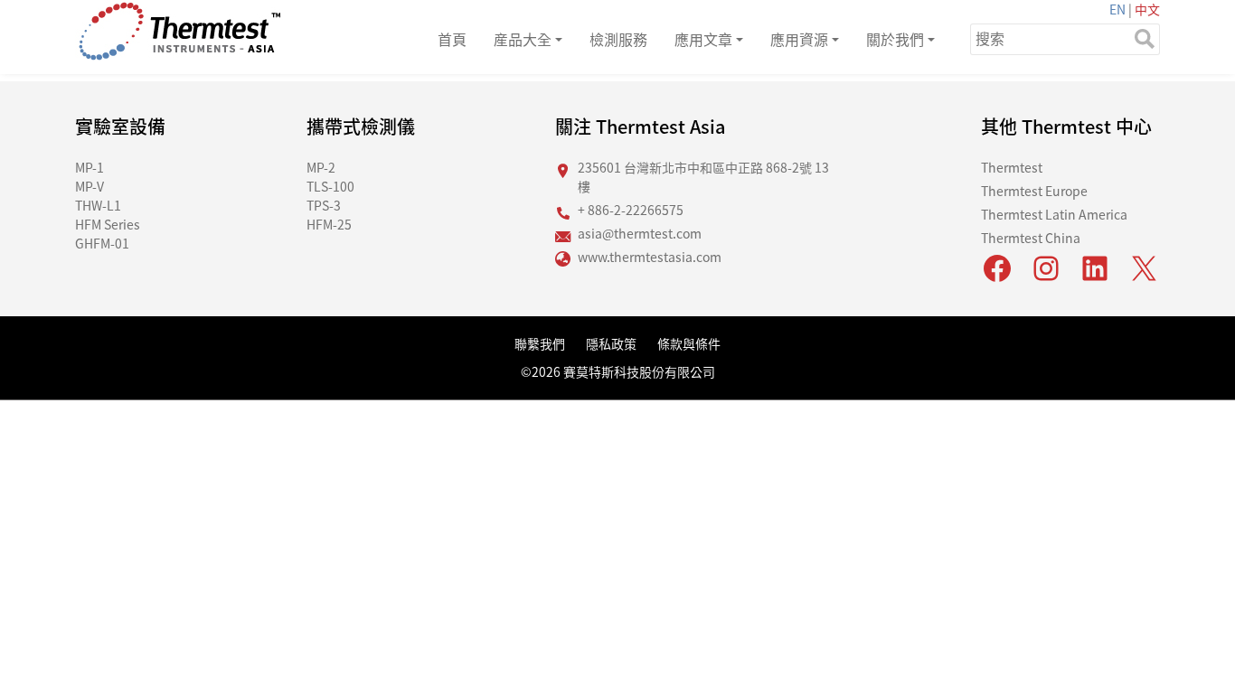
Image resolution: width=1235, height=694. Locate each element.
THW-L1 (98, 205)
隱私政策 (611, 343)
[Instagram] (1046, 268)
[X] (1143, 268)
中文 (1147, 9)
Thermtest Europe (1034, 191)
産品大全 (523, 39)
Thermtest (1011, 167)
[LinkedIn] (1095, 268)
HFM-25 (329, 224)
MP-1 (89, 167)
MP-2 (320, 167)
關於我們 (895, 39)
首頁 (452, 39)
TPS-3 (323, 205)
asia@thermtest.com (640, 233)
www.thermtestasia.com (649, 257)
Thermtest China (1030, 238)
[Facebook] (997, 268)
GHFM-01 (102, 243)
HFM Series (107, 224)
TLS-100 (330, 186)
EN (1117, 9)
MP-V (89, 186)
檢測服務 (618, 39)
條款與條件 (689, 343)
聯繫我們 (539, 343)
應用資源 (799, 39)
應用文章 (703, 39)
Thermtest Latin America (1054, 214)
